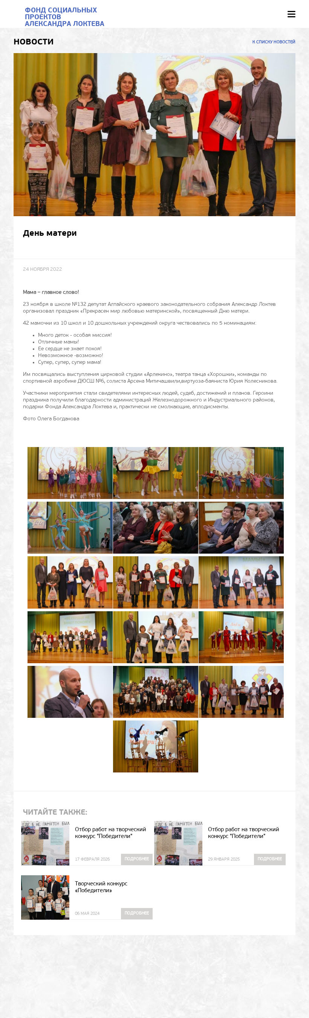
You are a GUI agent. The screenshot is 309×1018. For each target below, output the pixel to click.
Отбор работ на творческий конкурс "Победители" (110, 833)
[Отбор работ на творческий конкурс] (45, 843)
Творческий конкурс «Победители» (101, 887)
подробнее (137, 859)
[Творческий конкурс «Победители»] (45, 897)
